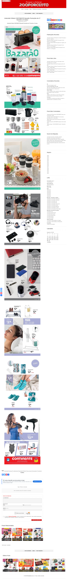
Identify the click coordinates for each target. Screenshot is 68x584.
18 (50, 238)
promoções (35, 471)
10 (49, 237)
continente (40, 471)
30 (47, 240)
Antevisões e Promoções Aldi (52, 202)
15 (57, 237)
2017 (48, 166)
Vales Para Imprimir (50, 184)
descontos (6, 471)
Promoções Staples (50, 217)
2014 (48, 170)
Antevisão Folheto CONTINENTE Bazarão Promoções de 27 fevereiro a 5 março (22, 19)
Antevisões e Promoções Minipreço (53, 206)
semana (10, 471)
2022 (48, 160)
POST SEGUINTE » (39, 13)
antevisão (20, 471)
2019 (48, 164)
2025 (48, 156)
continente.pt (15, 471)
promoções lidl (51, 142)
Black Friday (49, 187)
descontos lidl (57, 141)
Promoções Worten (50, 216)
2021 (48, 161)
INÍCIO (34, 13)
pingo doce (56, 142)
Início (22, 9)
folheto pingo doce (58, 140)
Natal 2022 (49, 193)
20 (54, 238)
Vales (30, 9)
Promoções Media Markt (51, 215)
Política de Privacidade (51, 224)
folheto (24, 471)
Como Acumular (49, 182)
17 (49, 238)
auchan (60, 142)
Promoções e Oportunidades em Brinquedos (54, 221)
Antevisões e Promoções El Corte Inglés (54, 208)
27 (54, 239)
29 (57, 239)
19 (52, 238)
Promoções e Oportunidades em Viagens (54, 220)
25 (50, 239)
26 (52, 239)
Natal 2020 (49, 196)
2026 (48, 155)
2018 (48, 165)
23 (47, 239)
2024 (48, 158)
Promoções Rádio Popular (51, 212)
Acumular (26, 9)
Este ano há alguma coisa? (51, 85)
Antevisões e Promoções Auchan (52, 205)
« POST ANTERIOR (27, 13)
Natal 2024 (49, 189)
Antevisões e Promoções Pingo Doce (53, 198)
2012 (48, 173)
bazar (53, 140)
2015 (48, 169)
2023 (48, 159)
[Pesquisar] (9, 0)
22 (57, 238)
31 (49, 240)
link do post (4, 545)
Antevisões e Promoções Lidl (52, 201)
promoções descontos (53, 139)
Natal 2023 (49, 192)
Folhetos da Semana (37, 9)
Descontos (44, 9)
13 (54, 237)
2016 (48, 168)
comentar (8, 545)
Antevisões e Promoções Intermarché (53, 203)
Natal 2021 (49, 194)
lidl (48, 142)
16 (47, 238)
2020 (48, 163)
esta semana (29, 471)
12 (52, 237)
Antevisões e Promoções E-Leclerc (53, 207)
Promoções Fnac (50, 211)
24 (49, 239)
